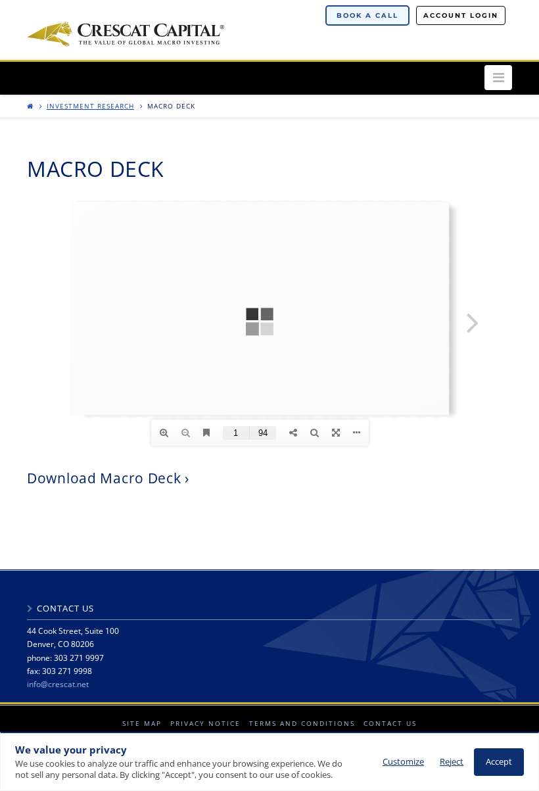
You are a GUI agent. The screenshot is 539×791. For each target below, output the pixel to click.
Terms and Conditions (302, 723)
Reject (451, 761)
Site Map (142, 723)
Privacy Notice (205, 723)
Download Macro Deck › (108, 478)
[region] (269, 761)
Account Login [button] (460, 15)
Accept (499, 761)
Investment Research (90, 105)
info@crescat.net (58, 684)
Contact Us (390, 723)
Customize (403, 761)
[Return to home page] (30, 105)
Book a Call (367, 15)
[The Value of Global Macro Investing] (125, 32)
